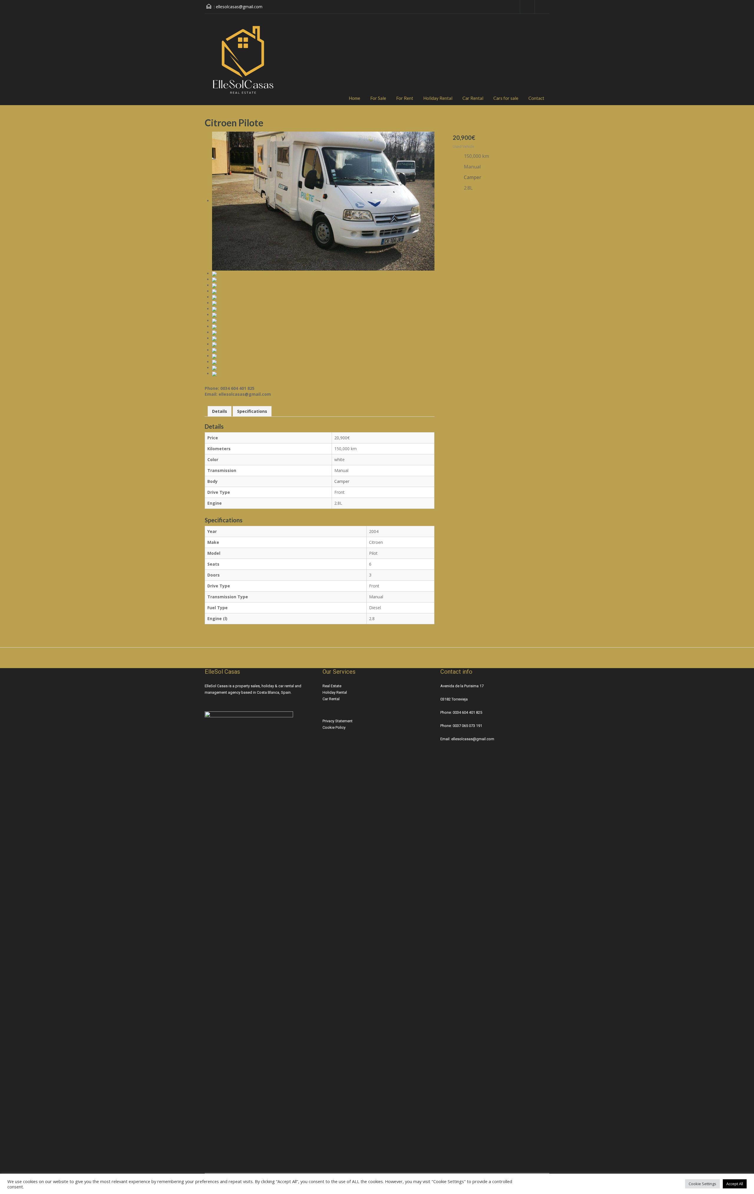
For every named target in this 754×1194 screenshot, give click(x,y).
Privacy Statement (338, 721)
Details (219, 411)
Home (354, 98)
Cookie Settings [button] (702, 1183)
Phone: (446, 712)
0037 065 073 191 (467, 725)
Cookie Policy (334, 727)
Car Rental (472, 98)
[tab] (220, 411)
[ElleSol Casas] (243, 64)
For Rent (404, 98)
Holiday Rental (437, 98)
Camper (341, 481)
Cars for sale (505, 98)
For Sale (378, 98)
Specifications (252, 411)
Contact (536, 98)
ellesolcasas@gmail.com (239, 6)
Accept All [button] (734, 1183)
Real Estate (332, 686)
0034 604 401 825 (467, 712)
